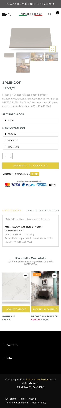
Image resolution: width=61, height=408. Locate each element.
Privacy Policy (38, 402)
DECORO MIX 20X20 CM (44, 316)
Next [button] (49, 41)
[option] (30, 39)
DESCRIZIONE (11, 210)
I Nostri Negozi (28, 398)
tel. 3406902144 (45, 4)
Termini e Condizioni (16, 402)
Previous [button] (8, 41)
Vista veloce (25, 275)
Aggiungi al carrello (45, 309)
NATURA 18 (8, 316)
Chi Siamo (11, 398)
